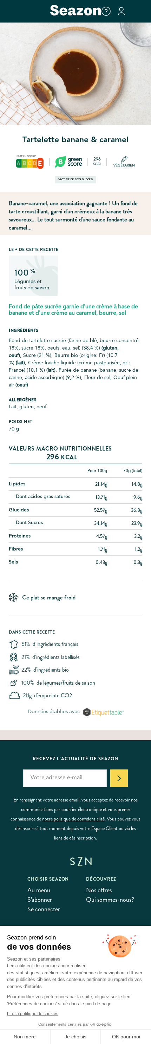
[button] (106, 11)
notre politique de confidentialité (73, 818)
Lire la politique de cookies (32, 1013)
